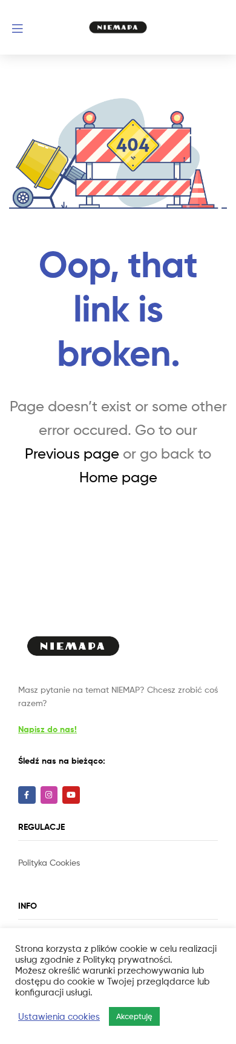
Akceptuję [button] (134, 1016)
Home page (118, 477)
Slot (26, 876)
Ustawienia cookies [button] (59, 1016)
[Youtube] (71, 795)
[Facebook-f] (27, 795)
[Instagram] (49, 795)
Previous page (72, 453)
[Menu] (38, 27)
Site (42, 876)
